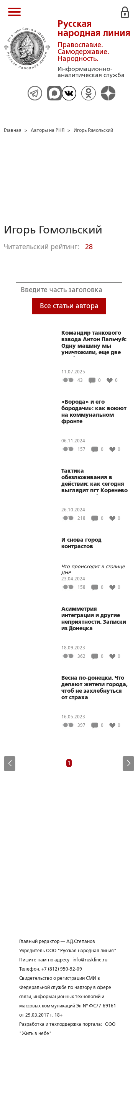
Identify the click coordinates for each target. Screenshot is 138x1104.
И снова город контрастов (81, 543)
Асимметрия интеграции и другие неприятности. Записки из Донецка (93, 618)
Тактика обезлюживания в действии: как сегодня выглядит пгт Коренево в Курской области (94, 481)
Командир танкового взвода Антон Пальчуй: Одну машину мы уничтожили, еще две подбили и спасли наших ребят (94, 343)
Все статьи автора (69, 306)
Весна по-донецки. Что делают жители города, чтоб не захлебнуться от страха (94, 687)
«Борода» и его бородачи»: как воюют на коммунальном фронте (94, 411)
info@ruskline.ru (89, 960)
